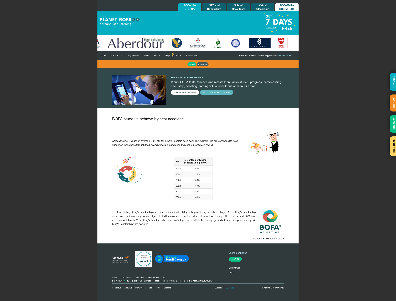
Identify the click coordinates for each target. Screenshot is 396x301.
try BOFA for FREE (185, 92)
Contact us (116, 287)
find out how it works (216, 92)
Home (103, 55)
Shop (167, 55)
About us (128, 287)
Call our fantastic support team (266, 55)
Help (231, 272)
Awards (157, 55)
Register (202, 64)
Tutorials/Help (192, 55)
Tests (146, 55)
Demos (178, 55)
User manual (234, 267)
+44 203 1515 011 (230, 287)
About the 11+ (153, 277)
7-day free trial (133, 55)
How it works (116, 55)
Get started (139, 277)
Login (235, 259)
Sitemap (167, 287)
